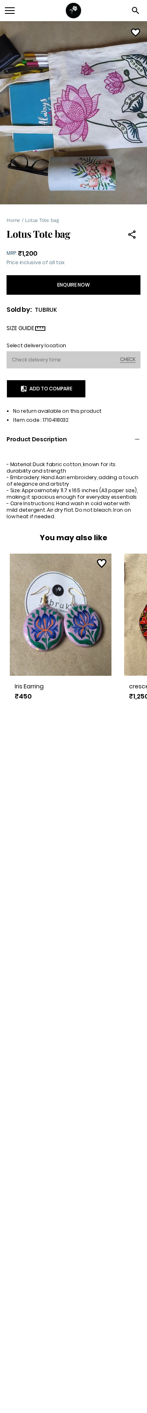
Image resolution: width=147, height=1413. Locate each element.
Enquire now (73, 284)
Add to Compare (50, 388)
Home (13, 220)
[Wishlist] (135, 32)
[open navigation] (9, 10)
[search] (135, 10)
